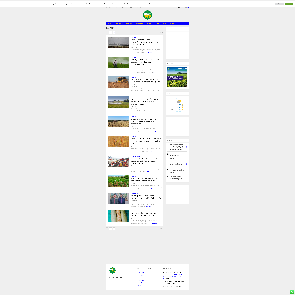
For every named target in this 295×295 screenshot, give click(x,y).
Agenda (141, 7)
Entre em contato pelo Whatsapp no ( (173, 276)
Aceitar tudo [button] (289, 3)
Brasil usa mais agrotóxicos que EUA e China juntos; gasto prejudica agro (145, 101)
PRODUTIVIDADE (118, 23)
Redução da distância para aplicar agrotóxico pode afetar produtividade (146, 61)
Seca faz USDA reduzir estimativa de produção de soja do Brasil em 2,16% (146, 141)
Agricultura (134, 193)
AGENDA (164, 23)
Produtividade (109, 7)
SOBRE (172, 23)
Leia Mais (149, 52)
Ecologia (116, 7)
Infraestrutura (135, 156)
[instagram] (179, 7)
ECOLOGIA (129, 23)
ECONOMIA (149, 23)
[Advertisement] (177, 126)
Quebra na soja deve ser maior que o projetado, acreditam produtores (144, 121)
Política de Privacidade (145, 292)
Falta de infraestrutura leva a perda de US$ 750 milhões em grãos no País (144, 160)
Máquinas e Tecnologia (145, 278)
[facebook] (109, 277)
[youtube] (173, 7)
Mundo (136, 7)
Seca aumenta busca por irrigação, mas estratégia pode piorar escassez (144, 42)
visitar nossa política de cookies (137, 4)
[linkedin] (176, 7)
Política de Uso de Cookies (133, 292)
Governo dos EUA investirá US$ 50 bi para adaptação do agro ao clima (145, 81)
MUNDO (157, 23)
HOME (109, 23)
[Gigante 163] (147, 19)
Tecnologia (123, 7)
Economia (130, 7)
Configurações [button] (279, 3)
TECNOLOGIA (139, 23)
